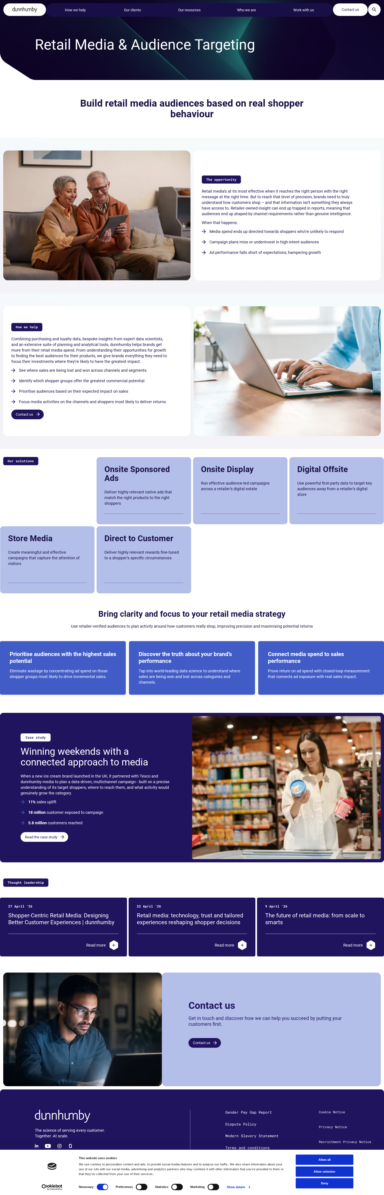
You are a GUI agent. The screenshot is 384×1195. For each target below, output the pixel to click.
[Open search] (374, 9)
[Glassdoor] (70, 1146)
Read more (96, 945)
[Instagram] (59, 1146)
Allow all (324, 1159)
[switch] (141, 1187)
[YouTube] (48, 1146)
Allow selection (324, 1171)
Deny (324, 1183)
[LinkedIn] (37, 1146)
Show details (236, 1187)
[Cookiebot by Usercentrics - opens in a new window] (52, 1187)
